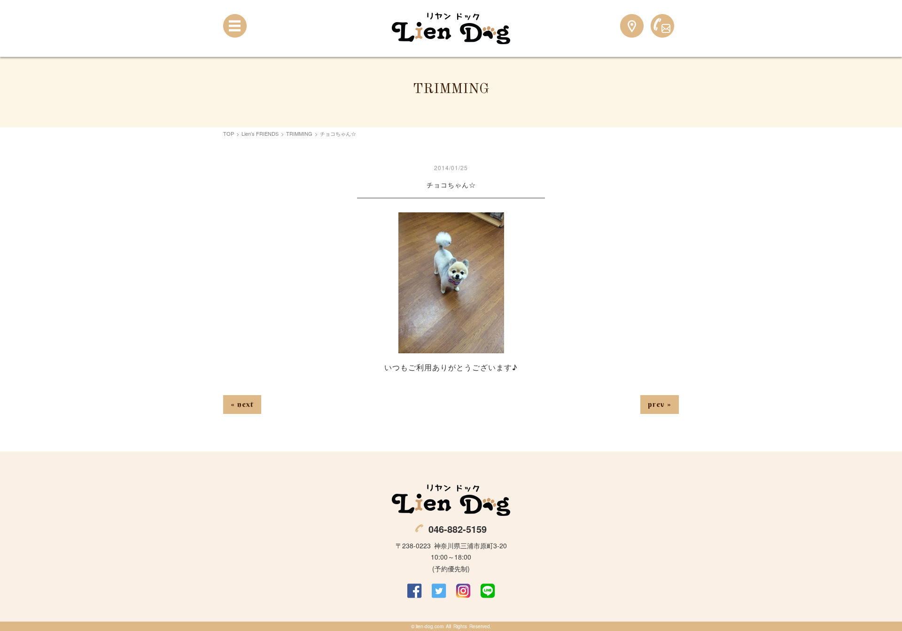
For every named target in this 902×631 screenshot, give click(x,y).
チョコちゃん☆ (451, 184)
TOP (228, 133)
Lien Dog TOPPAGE (451, 28)
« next (242, 404)
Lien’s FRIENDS (260, 133)
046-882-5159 (457, 529)
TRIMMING (299, 133)
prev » (659, 404)
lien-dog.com (429, 626)
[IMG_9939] (451, 347)
